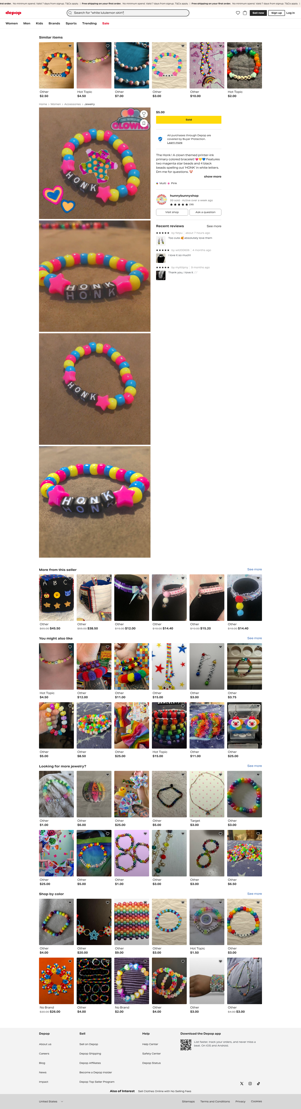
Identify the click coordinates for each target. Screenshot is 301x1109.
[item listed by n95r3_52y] (94, 981)
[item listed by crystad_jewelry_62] (56, 922)
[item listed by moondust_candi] (244, 853)
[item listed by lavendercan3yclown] (131, 666)
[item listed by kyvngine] (207, 981)
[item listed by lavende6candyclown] (131, 794)
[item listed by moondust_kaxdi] (94, 725)
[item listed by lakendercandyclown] (56, 853)
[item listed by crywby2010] (56, 794)
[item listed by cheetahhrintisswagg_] (169, 666)
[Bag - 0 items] (244, 12)
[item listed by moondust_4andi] (207, 725)
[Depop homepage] (13, 13)
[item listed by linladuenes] (169, 853)
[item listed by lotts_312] (56, 666)
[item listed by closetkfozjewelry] (244, 666)
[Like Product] (70, 46)
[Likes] (237, 12)
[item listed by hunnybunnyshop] (56, 597)
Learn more (174, 142)
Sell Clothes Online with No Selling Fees (164, 1091)
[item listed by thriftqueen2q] (131, 922)
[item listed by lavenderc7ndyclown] (131, 725)
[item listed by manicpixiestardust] (94, 853)
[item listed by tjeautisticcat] (169, 725)
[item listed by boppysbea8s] (56, 981)
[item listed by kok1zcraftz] (207, 794)
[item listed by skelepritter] (94, 922)
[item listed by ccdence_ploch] (94, 794)
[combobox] (128, 12)
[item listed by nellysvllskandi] (244, 922)
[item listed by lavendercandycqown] (94, 666)
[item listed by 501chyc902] (131, 981)
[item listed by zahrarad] (207, 922)
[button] (195, 204)
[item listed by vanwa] (131, 853)
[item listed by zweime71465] (169, 981)
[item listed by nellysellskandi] (169, 922)
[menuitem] (12, 23)
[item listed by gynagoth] (244, 981)
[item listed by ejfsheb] (244, 794)
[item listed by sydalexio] (56, 725)
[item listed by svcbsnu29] (207, 853)
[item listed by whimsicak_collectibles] (207, 666)
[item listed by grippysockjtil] (244, 725)
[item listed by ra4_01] (169, 794)
